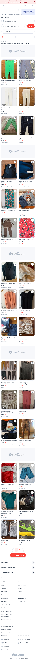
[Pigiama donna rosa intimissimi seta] (27, 330)
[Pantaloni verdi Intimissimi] (9, 72)
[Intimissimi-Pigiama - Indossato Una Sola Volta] (9, 404)
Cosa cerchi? (5, 17)
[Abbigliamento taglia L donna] (9, 433)
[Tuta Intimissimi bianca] (27, 275)
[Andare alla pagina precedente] (12, 550)
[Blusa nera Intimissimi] (27, 302)
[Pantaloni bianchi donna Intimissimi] (27, 100)
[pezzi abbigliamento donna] (27, 504)
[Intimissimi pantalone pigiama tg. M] (27, 130)
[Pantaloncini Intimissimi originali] (27, 433)
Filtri (30, 26)
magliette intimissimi (12, 10)
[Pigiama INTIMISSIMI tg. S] (9, 330)
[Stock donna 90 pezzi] (27, 532)
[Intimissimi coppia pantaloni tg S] (9, 130)
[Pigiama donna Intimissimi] (9, 203)
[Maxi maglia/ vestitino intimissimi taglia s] (9, 504)
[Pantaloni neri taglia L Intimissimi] (9, 174)
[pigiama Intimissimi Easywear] (9, 232)
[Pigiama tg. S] (9, 532)
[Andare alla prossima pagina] (23, 550)
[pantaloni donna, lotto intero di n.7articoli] (9, 375)
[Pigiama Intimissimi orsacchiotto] (27, 203)
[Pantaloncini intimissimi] (9, 476)
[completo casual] (27, 404)
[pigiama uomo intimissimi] (9, 275)
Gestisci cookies (5, 601)
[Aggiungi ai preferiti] (15, 61)
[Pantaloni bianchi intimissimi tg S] (9, 100)
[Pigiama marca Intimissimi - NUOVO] (27, 232)
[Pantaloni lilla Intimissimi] (27, 72)
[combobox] (18, 21)
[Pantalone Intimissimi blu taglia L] (27, 174)
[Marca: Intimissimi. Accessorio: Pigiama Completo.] (27, 375)
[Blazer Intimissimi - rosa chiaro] (9, 302)
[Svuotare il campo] (32, 21)
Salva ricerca (7, 37)
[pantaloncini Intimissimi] (27, 476)
